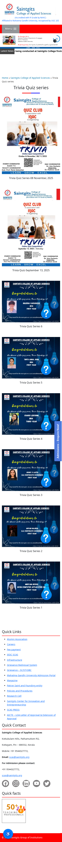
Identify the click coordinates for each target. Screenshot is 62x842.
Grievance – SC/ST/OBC (19, 670)
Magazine (12, 680)
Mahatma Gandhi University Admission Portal (31, 675)
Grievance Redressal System (22, 664)
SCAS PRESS (13, 709)
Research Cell (14, 695)
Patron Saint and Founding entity (24, 685)
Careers (11, 644)
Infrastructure (14, 659)
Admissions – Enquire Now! (58, 441)
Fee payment (14, 649)
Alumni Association (17, 639)
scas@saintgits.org (19, 757)
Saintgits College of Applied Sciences (30, 77)
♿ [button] (8, 833)
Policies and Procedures (19, 690)
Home (5, 77)
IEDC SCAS (12, 654)
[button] (10, 29)
